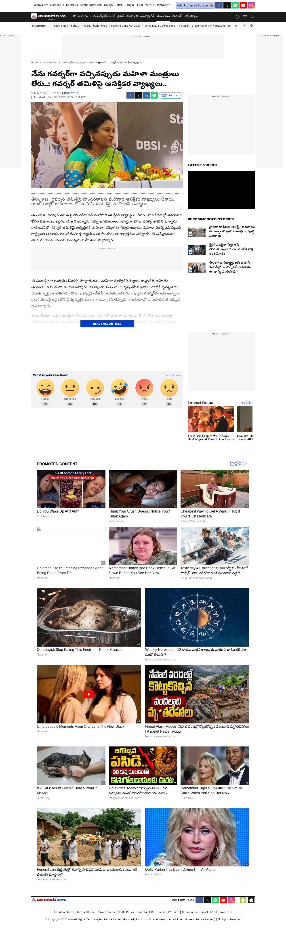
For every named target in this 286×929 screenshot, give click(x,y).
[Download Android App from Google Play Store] (243, 900)
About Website (64, 912)
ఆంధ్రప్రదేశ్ (147, 16)
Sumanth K (70, 93)
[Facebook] (219, 5)
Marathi (150, 4)
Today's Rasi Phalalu (65, 25)
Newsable (57, 4)
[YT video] (243, 5)
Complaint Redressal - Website (158, 912)
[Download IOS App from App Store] (251, 900)
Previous (244, 25)
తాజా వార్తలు (81, 16)
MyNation (163, 4)
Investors (226, 912)
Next (251, 25)
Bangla (129, 4)
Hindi (139, 4)
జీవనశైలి (132, 16)
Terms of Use (86, 912)
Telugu (108, 4)
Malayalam (40, 4)
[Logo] (50, 17)
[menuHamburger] (245, 16)
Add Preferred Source (192, 5)
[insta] (251, 5)
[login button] (239, 17)
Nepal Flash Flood (95, 25)
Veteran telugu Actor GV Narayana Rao (205, 25)
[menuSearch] (252, 17)
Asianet (48, 899)
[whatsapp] (235, 5)
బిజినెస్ (177, 16)
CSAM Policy (126, 912)
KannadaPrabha (91, 4)
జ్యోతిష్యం (191, 16)
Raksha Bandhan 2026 (126, 25)
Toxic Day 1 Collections (160, 25)
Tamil (119, 4)
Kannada (72, 4)
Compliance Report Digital (199, 912)
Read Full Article (107, 323)
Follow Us (175, 95)
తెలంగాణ (163, 16)
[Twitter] (227, 5)
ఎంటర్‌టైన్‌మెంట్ (104, 16)
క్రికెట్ (120, 16)
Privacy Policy (106, 912)
